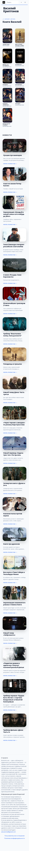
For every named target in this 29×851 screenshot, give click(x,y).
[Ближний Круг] (20, 76)
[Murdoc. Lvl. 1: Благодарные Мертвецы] (7, 56)
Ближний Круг (18, 84)
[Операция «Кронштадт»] (7, 95)
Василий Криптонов (19, 46)
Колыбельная (18, 64)
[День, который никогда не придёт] (20, 35)
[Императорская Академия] (7, 115)
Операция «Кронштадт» (6, 104)
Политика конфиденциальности (14, 838)
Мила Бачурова (6, 45)
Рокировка (5, 84)
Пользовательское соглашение (14, 836)
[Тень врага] (20, 95)
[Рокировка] (7, 76)
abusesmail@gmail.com (8, 832)
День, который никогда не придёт (19, 45)
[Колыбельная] (20, 56)
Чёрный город (6, 44)
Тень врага (17, 103)
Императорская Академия (6, 124)
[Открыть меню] (25, 2)
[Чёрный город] (7, 35)
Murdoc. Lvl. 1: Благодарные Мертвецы (6, 65)
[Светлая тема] (21, 2)
